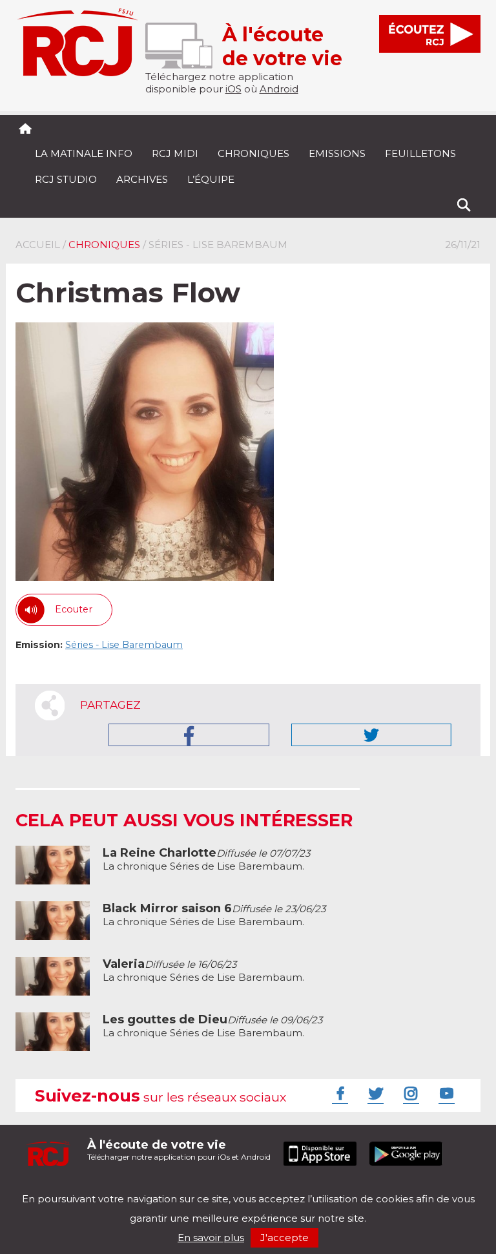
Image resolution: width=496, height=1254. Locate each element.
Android (279, 89)
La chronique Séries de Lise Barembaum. (206, 859)
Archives (142, 179)
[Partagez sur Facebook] (188, 734)
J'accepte (284, 1237)
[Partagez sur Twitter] (371, 734)
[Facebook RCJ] (338, 1093)
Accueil (38, 244)
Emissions (337, 153)
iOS (233, 89)
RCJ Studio (66, 179)
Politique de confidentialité (147, 1188)
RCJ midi (175, 153)
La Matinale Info (83, 153)
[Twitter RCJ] (373, 1093)
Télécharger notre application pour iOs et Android (179, 1150)
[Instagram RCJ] (409, 1093)
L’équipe (210, 179)
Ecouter (73, 609)
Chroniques (253, 153)
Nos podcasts (233, 1188)
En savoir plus (211, 1237)
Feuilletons (420, 153)
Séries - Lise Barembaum (124, 645)
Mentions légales (55, 1188)
